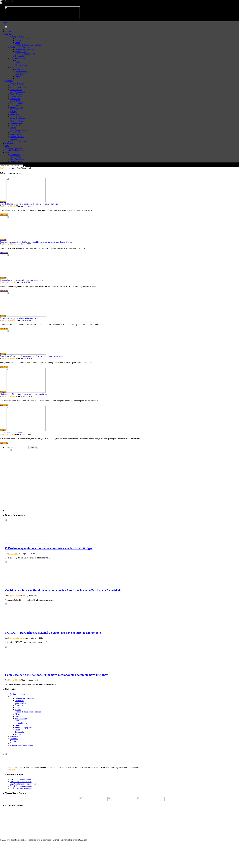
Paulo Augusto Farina (18, 130)
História (18, 40)
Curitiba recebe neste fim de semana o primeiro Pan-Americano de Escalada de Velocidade (63, 590)
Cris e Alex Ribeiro (17, 92)
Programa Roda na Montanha (21, 745)
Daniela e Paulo (16, 96)
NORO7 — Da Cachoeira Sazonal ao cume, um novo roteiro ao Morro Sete (53, 632)
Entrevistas (19, 74)
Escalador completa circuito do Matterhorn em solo (20, 318)
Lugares (18, 63)
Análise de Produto (17, 694)
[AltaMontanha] (6, 1)
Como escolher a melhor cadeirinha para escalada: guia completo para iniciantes (56, 674)
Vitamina (13, 139)
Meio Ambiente (21, 65)
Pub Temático (15, 157)
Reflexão (18, 76)
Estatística (19, 69)
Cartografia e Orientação (24, 49)
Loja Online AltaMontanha (20, 779)
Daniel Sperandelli (17, 94)
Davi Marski (15, 99)
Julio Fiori (14, 112)
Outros (17, 78)
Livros (17, 43)
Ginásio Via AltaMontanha (20, 788)
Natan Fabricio (16, 123)
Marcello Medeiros (17, 119)
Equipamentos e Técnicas (20, 47)
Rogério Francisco (17, 137)
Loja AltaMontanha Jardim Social (23, 784)
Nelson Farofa (15, 125)
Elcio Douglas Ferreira (17, 638)
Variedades (14, 67)
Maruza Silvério (9, 206)
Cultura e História (17, 36)
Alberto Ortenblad (17, 83)
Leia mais (4, 214)
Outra (12, 743)
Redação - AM (9, 282)
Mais (7, 152)
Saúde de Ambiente (17, 58)
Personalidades (21, 72)
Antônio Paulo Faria (18, 85)
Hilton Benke (15, 105)
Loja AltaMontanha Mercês (20, 782)
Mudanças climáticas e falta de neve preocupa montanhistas (23, 394)
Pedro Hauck (15, 132)
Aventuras (9, 143)
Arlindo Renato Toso (18, 87)
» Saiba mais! (10, 770)
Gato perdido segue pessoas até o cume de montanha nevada (23, 280)
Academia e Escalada (13, 148)
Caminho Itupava (17, 161)
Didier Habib (15, 101)
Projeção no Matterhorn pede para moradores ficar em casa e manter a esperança (31, 356)
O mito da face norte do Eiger (11, 432)
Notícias (8, 31)
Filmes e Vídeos (21, 38)
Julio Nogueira (16, 114)
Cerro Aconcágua (17, 159)
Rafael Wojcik (15, 134)
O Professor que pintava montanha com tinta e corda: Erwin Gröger (48, 548)
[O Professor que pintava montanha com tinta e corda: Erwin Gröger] (26, 543)
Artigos (8, 34)
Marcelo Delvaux (17, 121)
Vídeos (18, 734)
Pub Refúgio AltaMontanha (21, 786)
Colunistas (9, 81)
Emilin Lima (13, 554)
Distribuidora (15, 155)
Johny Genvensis (16, 107)
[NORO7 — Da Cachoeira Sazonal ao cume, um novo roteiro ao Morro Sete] (26, 627)
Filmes (17, 707)
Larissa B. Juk (15, 116)
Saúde (17, 60)
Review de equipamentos (25, 54)
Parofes (13, 128)
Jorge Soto (14, 110)
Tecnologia (19, 56)
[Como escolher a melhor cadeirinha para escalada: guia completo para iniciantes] (26, 669)
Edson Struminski (17, 103)
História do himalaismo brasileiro (28, 45)
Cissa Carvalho (16, 90)
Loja (7, 146)
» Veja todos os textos (18, 141)
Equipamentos (20, 52)
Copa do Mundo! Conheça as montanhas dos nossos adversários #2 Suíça (29, 204)
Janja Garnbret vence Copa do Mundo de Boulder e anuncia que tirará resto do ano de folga (36, 242)
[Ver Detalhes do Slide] (28, 510)
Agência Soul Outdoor (14, 150)
